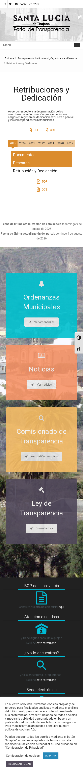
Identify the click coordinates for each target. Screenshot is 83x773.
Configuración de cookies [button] (23, 755)
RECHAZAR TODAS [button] (19, 763)
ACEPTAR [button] (50, 755)
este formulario (46, 643)
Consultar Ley (44, 528)
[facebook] (5, 4)
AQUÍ (33, 729)
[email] (16, 4)
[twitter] (10, 4)
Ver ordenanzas (44, 322)
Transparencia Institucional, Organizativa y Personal (47, 58)
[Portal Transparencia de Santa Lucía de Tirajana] (41, 24)
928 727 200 (31, 4)
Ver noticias (44, 384)
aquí (61, 607)
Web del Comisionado (44, 456)
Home (10, 58)
